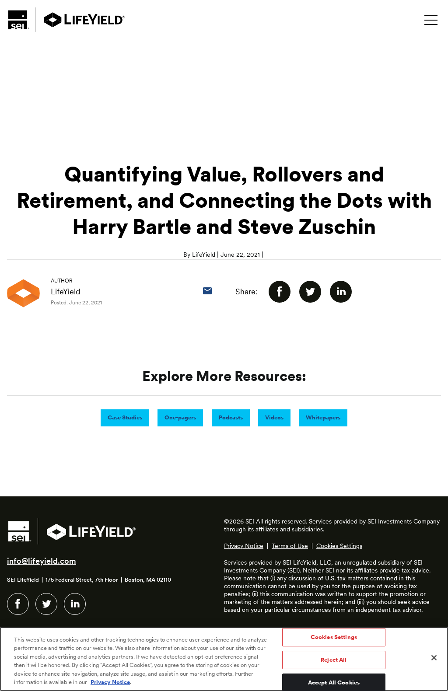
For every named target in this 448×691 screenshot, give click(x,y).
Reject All (333, 659)
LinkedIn (75, 604)
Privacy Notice (243, 546)
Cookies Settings (339, 546)
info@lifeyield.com (41, 561)
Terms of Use (290, 546)
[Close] (434, 657)
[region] (224, 659)
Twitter (46, 604)
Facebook (18, 604)
